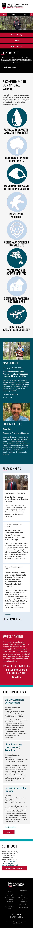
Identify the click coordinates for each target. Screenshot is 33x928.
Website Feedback (23, 904)
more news (8, 614)
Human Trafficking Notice (9, 907)
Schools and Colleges (23, 897)
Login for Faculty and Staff (10, 865)
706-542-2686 (11, 861)
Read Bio (6, 454)
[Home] (16, 6)
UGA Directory (9, 899)
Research (9, 895)
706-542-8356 (9, 863)
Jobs (24, 14)
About (9, 891)
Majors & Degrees (16, 46)
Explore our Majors (10, 67)
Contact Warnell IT (9, 897)
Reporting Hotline (23, 907)
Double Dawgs (9, 894)
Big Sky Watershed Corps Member (14, 701)
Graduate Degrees (23, 894)
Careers (16, 40)
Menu (4, 14)
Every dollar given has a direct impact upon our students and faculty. (16, 671)
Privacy (10, 904)
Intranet (13, 14)
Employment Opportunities (9, 902)
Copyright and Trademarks (23, 902)
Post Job (8, 832)
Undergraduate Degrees (23, 891)
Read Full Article (7, 398)
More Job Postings (10, 827)
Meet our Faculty (16, 35)
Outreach (23, 895)
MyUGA (23, 899)
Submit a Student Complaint (14, 868)
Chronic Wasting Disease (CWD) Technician (13, 747)
